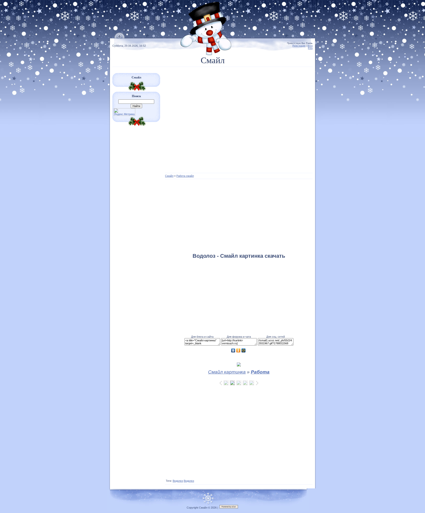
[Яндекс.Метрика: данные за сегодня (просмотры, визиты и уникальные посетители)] (124, 112)
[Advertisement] (238, 122)
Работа (260, 372)
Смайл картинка (227, 372)
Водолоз (178, 480)
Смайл (169, 175)
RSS (310, 48)
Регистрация (298, 46)
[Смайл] (119, 37)
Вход (310, 46)
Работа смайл (185, 175)
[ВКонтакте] (233, 350)
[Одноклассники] (238, 350)
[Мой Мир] (243, 350)
